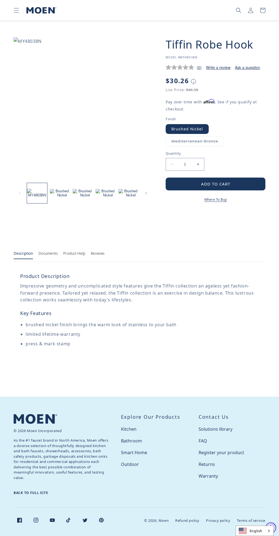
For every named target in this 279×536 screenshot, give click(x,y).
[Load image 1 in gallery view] (37, 193)
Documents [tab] (48, 253)
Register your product (221, 453)
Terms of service (251, 520)
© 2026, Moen (156, 520)
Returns (207, 464)
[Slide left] (20, 193)
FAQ (203, 441)
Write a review (218, 67)
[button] (16, 10)
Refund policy (187, 520)
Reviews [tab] (97, 253)
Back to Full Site (31, 492)
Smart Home (134, 453)
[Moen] (35, 419)
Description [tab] (23, 253)
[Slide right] (146, 193)
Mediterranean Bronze (197, 142)
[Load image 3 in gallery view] (83, 193)
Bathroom (131, 441)
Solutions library (215, 429)
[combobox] (255, 531)
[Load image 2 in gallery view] (60, 193)
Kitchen (129, 429)
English (256, 530)
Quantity (173, 153)
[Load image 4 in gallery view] (106, 193)
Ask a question (247, 67)
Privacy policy (218, 520)
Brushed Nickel (187, 128)
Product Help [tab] (74, 253)
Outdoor (130, 464)
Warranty (208, 476)
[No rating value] (181, 67)
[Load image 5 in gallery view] (129, 193)
